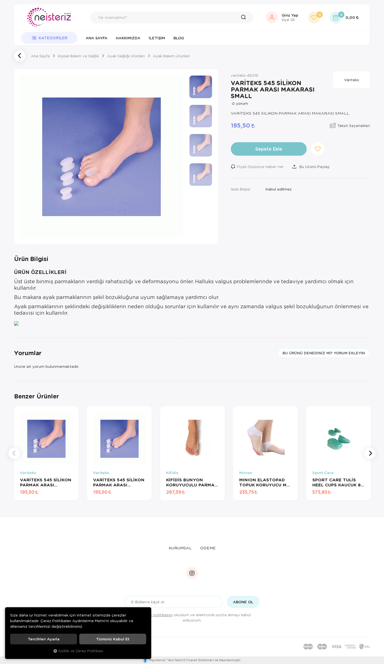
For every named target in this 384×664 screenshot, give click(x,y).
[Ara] (244, 17)
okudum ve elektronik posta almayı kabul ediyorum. (196, 617)
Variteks (28, 473)
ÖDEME (208, 547)
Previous (14, 453)
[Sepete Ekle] (66, 494)
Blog (178, 37)
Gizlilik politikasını (157, 614)
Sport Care (323, 473)
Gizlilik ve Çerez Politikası (80, 651)
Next (370, 453)
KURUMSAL (180, 547)
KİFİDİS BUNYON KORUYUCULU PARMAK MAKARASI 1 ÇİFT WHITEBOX (191, 482)
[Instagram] (192, 573)
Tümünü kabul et (112, 639)
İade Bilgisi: (241, 189)
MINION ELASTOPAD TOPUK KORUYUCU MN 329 (264, 482)
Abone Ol (243, 601)
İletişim (157, 37)
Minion (245, 473)
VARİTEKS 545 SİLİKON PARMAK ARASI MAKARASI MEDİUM (118, 482)
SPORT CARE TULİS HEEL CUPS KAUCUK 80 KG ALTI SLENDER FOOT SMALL (338, 482)
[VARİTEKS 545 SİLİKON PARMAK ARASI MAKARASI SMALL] (101, 157)
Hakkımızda (128, 37)
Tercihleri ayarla (44, 639)
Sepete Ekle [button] (268, 149)
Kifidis (172, 473)
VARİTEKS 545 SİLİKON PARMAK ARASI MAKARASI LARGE (45, 482)
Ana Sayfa (96, 37)
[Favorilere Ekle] (52, 494)
